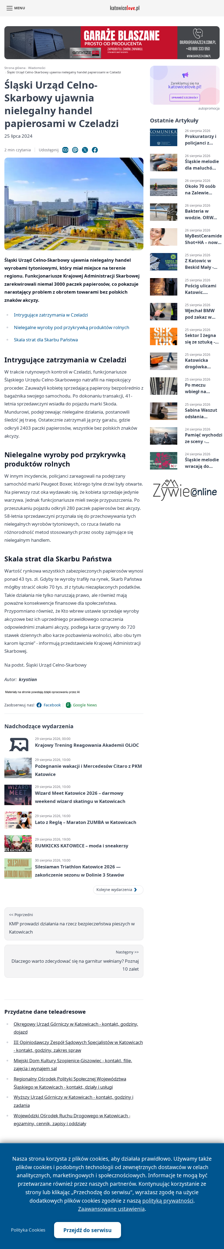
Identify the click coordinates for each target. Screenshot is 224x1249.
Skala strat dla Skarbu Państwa (46, 339)
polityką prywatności (167, 1200)
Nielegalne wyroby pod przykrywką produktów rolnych (71, 327)
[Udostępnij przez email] (75, 150)
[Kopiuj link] (65, 150)
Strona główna (14, 68)
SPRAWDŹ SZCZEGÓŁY (185, 98)
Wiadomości (36, 68)
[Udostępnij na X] (85, 150)
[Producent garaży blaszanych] (112, 42)
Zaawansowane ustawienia (111, 1208)
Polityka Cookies (28, 1230)
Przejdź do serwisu (87, 1230)
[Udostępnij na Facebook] (95, 150)
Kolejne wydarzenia (114, 889)
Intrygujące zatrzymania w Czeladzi (51, 315)
